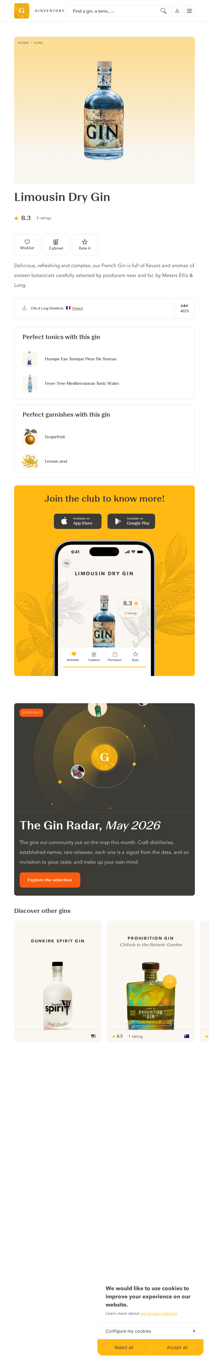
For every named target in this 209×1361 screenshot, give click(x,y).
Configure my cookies (128, 1331)
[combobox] (118, 10)
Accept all (177, 1347)
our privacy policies (158, 1313)
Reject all (124, 1347)
